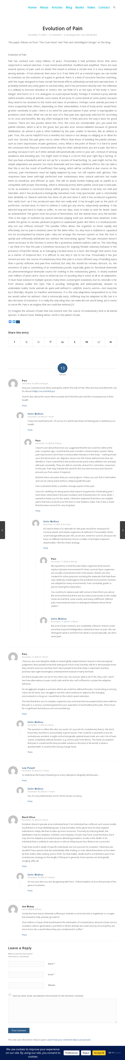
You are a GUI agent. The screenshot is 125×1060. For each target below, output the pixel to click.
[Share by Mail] (111, 342)
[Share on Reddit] (99, 342)
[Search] (114, 7)
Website (51, 985)
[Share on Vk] (87, 342)
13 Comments (55, 34)
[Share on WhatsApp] (38, 342)
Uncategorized (73, 34)
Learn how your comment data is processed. (69, 1039)
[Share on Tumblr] (75, 342)
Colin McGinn (91, 34)
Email (51, 974)
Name (51, 963)
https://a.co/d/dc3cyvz (44, 391)
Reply (24, 405)
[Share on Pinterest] (50, 342)
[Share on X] (26, 342)
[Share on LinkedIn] (63, 342)
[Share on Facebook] (14, 342)
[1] (72, 304)
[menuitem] (32, 7)
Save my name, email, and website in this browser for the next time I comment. (48, 996)
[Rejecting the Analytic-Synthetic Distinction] (2, 530)
